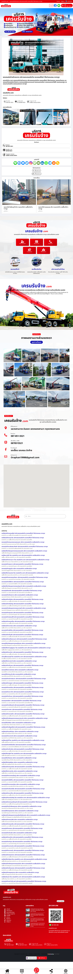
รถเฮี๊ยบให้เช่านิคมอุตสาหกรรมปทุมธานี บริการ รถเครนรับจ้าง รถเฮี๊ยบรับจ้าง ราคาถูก (24, 586)
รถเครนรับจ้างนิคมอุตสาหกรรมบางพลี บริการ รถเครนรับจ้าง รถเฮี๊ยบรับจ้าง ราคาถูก (24, 608)
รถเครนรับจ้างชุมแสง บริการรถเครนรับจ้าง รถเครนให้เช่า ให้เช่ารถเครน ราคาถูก (22, 613)
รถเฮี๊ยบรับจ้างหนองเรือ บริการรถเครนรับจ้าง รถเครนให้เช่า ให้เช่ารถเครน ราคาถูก (23, 767)
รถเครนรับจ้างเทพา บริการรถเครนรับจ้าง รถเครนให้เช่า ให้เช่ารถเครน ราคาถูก (22, 709)
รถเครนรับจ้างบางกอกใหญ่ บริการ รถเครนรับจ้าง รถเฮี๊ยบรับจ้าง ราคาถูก (21, 776)
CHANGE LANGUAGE (32, 958)
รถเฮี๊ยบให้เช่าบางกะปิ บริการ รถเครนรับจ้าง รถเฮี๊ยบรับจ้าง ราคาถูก (19, 661)
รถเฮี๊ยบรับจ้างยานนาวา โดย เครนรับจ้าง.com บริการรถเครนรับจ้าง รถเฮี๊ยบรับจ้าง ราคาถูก (25, 560)
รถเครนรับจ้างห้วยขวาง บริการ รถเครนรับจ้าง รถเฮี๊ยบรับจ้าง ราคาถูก (20, 595)
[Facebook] (19, 163)
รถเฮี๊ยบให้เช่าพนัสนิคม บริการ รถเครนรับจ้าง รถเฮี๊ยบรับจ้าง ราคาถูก (19, 762)
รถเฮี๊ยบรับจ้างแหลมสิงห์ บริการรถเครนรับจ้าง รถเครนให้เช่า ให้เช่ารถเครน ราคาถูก (23, 533)
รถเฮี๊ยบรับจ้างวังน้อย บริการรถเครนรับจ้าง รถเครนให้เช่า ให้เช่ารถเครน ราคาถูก (22, 599)
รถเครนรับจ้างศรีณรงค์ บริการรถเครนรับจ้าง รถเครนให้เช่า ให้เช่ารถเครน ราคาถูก (23, 705)
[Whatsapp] (46, 163)
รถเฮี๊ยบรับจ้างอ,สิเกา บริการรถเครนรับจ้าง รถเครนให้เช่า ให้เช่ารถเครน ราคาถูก (22, 652)
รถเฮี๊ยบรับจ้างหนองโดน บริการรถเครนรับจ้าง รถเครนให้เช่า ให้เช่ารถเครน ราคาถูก (23, 621)
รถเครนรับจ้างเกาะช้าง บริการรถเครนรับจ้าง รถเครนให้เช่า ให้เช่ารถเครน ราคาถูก (23, 692)
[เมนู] (22, 971)
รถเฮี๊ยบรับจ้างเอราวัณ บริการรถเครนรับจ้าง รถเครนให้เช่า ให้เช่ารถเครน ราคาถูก (23, 538)
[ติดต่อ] (36, 970)
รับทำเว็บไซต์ (56, 954)
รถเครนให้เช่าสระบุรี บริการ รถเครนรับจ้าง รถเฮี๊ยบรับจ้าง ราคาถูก (19, 674)
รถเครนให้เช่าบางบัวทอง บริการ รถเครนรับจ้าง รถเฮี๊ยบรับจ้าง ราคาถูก (20, 670)
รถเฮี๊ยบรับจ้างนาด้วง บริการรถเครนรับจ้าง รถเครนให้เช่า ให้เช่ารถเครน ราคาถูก (22, 837)
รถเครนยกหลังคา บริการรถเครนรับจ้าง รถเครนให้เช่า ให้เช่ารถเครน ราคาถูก (21, 701)
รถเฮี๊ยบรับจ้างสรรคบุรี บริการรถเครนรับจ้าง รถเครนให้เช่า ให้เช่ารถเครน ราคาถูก (37, 910)
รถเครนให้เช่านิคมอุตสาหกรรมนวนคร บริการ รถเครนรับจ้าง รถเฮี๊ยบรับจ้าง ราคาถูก (37, 920)
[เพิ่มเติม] (66, 971)
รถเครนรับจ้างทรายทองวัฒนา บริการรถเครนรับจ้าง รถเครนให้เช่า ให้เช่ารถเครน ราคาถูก (25, 577)
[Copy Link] (57, 163)
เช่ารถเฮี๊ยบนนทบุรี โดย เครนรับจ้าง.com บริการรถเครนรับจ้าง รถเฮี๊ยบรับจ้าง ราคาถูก (24, 657)
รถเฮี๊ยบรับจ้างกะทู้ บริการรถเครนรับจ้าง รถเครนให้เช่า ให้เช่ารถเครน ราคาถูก (37, 915)
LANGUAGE (69, 1)
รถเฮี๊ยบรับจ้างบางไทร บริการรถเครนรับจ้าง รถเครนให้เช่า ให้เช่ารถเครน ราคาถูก (22, 793)
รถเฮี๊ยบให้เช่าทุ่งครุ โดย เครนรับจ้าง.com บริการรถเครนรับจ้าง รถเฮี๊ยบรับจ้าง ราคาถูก (24, 859)
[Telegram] (50, 163)
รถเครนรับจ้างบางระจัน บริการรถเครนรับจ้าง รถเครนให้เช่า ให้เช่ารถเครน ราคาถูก (23, 846)
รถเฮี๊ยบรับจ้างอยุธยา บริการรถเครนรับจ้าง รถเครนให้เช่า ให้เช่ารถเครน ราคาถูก (22, 683)
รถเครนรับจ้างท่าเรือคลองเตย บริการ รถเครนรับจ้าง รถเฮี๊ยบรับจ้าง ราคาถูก (21, 806)
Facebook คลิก (32, 101)
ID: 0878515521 (21, 102)
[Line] (15, 163)
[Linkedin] (42, 163)
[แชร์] (51, 971)
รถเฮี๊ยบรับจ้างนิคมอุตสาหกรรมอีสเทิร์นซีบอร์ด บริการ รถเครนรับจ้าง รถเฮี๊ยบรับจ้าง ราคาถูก (26, 815)
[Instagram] (31, 163)
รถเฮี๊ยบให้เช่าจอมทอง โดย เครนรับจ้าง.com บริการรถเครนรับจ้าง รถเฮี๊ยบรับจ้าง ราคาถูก (25, 573)
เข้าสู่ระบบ (63, 1)
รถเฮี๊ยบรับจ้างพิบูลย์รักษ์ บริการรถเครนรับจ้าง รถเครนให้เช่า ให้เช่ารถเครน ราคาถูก (23, 727)
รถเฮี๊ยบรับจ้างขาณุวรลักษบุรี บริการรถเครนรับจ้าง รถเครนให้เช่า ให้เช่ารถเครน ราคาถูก (24, 802)
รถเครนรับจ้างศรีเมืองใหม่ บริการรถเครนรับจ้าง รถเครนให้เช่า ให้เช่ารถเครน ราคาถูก (24, 745)
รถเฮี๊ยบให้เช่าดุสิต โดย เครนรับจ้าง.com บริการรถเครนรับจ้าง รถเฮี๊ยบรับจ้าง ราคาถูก (24, 754)
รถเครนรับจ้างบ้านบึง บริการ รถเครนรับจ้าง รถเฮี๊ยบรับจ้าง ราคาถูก (19, 833)
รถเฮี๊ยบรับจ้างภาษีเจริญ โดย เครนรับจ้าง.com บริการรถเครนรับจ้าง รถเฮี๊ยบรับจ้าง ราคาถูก (26, 798)
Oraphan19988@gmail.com (25, 457)
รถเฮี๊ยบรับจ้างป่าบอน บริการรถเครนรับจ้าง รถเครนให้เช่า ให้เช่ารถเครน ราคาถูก (22, 665)
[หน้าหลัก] (7, 971)
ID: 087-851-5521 (22, 945)
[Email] (38, 163)
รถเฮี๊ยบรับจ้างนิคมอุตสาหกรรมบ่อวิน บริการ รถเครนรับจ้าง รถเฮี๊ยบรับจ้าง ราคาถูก (23, 864)
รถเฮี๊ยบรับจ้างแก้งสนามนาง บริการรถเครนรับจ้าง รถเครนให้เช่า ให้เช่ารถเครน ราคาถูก (24, 639)
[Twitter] (27, 163)
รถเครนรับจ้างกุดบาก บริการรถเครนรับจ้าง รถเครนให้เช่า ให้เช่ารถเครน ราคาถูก (22, 564)
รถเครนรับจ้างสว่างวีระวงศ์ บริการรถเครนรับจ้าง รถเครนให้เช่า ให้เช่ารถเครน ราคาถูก (24, 881)
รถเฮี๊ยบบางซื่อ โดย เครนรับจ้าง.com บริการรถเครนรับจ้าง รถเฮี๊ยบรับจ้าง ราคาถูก (23, 555)
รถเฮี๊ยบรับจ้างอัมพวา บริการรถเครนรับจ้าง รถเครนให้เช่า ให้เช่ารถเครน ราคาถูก (37, 925)
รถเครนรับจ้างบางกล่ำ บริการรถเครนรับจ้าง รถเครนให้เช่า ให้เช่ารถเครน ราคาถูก (23, 850)
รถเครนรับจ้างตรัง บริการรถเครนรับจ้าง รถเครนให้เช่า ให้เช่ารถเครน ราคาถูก (22, 591)
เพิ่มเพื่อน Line (9, 149)
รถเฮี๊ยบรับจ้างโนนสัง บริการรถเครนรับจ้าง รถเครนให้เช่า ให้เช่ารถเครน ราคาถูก (22, 635)
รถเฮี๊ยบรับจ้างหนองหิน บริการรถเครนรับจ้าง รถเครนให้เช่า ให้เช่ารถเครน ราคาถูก (23, 824)
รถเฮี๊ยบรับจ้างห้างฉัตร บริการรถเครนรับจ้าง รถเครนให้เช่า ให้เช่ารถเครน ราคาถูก (23, 749)
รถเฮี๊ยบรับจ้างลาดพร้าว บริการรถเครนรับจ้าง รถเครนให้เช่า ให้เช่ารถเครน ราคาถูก (23, 714)
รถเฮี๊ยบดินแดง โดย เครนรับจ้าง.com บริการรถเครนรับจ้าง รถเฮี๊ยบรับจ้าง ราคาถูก (23, 877)
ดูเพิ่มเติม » (6, 211)
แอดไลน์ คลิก (20, 101)
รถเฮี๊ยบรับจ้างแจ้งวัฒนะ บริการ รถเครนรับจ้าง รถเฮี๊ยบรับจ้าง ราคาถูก (20, 732)
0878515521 (9, 150)
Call (65, 4)
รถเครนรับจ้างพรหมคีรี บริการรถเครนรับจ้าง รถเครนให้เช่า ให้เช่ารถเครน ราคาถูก (23, 617)
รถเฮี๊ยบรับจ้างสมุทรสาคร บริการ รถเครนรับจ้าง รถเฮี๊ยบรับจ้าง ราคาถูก (20, 872)
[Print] (54, 163)
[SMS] (34, 163)
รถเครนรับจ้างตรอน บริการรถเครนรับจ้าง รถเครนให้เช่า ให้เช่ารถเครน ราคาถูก (22, 828)
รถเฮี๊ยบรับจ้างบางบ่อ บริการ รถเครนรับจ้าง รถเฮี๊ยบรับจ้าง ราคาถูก (19, 626)
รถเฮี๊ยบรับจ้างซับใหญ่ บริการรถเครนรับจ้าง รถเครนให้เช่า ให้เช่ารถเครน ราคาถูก (23, 604)
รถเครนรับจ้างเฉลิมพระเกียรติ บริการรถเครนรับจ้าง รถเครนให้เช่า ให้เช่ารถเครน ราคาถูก (25, 547)
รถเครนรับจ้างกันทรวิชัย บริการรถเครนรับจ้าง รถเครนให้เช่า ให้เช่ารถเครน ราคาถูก (23, 789)
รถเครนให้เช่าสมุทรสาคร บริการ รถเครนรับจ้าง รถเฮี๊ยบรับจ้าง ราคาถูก (20, 811)
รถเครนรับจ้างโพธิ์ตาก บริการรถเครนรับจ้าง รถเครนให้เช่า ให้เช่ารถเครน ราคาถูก (23, 582)
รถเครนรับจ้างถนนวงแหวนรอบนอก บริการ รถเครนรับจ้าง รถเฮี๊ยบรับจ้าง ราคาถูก (23, 542)
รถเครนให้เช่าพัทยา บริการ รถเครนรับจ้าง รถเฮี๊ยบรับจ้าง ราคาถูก (19, 723)
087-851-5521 (68, 6)
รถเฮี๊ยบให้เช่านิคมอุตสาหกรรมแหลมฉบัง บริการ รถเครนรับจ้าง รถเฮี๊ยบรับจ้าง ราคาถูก (24, 551)
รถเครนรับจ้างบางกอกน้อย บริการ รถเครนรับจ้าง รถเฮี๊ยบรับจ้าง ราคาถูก (21, 784)
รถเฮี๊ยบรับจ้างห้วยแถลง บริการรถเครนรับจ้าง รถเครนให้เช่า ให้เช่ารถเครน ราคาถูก (23, 868)
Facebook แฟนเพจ (10, 154)
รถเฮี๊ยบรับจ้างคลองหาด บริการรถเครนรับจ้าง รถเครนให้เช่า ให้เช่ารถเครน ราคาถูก (23, 855)
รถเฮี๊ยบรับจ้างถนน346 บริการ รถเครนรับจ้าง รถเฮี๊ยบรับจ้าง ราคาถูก (20, 820)
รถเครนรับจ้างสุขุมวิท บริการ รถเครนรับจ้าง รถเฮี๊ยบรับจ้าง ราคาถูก (19, 569)
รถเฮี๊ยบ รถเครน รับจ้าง (34, 102)
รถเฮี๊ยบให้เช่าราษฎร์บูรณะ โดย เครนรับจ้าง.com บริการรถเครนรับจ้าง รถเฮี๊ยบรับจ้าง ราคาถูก (26, 648)
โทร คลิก (8, 101)
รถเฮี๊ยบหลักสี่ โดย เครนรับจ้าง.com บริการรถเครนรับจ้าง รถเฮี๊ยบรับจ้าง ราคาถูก (23, 740)
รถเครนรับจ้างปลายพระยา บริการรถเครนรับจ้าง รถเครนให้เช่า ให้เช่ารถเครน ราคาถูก (24, 679)
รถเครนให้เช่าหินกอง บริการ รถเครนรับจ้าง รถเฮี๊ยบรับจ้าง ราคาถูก (19, 758)
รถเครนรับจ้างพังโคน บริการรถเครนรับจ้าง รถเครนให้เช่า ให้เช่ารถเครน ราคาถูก (22, 630)
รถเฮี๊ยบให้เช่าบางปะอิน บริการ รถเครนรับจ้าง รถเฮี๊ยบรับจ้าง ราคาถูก (19, 771)
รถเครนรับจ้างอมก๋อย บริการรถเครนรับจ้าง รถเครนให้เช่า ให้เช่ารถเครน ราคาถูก (22, 687)
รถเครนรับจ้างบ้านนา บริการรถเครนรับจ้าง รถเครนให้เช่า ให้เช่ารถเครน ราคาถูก (22, 696)
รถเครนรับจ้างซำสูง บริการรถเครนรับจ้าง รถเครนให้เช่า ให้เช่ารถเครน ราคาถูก (22, 842)
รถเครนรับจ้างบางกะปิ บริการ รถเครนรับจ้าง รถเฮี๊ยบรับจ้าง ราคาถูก (19, 736)
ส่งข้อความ (49, 943)
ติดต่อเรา (58, 1)
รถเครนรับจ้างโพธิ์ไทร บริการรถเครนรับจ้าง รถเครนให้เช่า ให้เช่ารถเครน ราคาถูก (22, 780)
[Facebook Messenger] (23, 163)
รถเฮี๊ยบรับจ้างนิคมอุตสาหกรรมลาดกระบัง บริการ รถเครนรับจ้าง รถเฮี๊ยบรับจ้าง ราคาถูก (25, 718)
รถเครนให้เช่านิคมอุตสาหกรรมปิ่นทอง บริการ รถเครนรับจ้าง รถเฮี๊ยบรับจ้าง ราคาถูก (23, 643)
